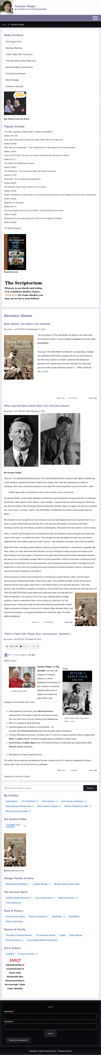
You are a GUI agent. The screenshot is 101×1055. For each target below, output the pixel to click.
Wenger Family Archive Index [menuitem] (67, 884)
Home (4, 24)
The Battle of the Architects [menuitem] (12, 826)
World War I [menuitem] (56, 917)
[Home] (6, 7)
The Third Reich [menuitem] (27, 802)
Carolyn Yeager (25, 6)
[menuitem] (50, 41)
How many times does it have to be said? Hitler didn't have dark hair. (33, 139)
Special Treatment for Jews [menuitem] (75, 807)
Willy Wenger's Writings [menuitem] (15, 884)
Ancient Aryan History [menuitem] (15, 916)
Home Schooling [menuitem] (12, 941)
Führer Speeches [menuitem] (13, 902)
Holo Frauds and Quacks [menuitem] (71, 802)
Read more (60, 398)
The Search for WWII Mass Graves (19, 163)
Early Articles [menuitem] (11, 801)
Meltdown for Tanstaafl (14, 202)
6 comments (72, 398)
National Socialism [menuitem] (65, 898)
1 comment (73, 770)
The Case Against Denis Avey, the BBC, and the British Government (33, 210)
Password (8, 1021)
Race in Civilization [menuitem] (36, 917)
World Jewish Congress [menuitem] (46, 807)
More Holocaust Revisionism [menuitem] (17, 807)
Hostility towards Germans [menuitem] (16, 898)
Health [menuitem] (62, 935)
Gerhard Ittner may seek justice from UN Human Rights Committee (33, 218)
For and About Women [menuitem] (46, 935)
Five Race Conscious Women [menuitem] (19, 935)
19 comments (48, 622)
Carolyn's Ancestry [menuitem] (25, 954)
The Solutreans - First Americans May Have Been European (30, 171)
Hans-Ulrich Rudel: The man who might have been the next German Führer (36, 155)
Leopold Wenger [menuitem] (39, 884)
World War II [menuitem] (74, 916)
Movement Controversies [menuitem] (16, 812)
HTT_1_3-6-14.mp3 (16, 654)
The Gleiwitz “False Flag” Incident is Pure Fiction (25, 186)
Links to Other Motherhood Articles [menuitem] (42, 940)
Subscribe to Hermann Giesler (17, 776)
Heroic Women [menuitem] (47, 802)
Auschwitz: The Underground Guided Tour (22, 178)
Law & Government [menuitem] (42, 898)
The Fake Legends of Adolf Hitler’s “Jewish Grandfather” (28, 131)
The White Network (12, 228)
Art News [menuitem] (10, 953)
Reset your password (18, 1040)
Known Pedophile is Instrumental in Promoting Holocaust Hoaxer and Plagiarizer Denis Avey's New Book (50, 194)
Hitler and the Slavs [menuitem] (14, 921)
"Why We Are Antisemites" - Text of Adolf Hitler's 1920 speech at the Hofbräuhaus (39, 147)
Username (8, 1011)
